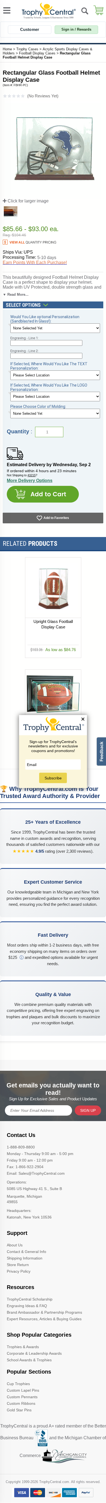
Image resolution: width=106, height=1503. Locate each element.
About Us (15, 1245)
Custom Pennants (22, 1397)
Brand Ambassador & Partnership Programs (44, 1312)
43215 (31, 475)
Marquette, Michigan (24, 1196)
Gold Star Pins (19, 1410)
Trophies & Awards (23, 1347)
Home (7, 49)
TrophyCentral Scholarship (29, 1299)
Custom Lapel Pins (23, 1390)
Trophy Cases (27, 49)
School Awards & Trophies (29, 1360)
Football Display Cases (37, 53)
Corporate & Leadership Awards (34, 1353)
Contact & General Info (26, 1251)
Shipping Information (24, 1258)
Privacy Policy (18, 1271)
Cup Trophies (18, 1384)
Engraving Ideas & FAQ (27, 1306)
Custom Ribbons (21, 1403)
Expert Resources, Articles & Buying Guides (44, 1319)
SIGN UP (88, 1110)
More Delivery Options (29, 480)
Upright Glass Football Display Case (53, 624)
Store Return (18, 1265)
